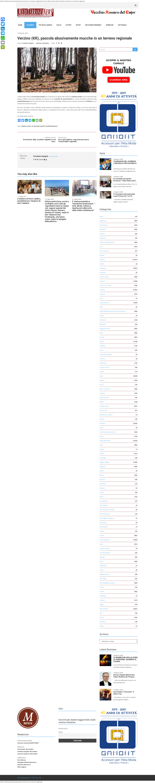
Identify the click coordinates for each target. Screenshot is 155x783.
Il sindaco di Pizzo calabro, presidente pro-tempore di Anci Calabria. (29, 201)
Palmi (101, 428)
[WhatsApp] (2, 38)
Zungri (102, 626)
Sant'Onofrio (104, 527)
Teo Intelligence (45, 25)
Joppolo (102, 380)
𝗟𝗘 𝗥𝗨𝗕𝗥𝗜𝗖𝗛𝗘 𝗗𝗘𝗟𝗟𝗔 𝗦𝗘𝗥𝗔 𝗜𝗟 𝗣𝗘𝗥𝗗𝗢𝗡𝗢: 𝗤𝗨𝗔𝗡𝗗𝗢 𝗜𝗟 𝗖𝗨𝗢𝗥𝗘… (125, 659)
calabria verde (26, 126)
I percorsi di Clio (105, 367)
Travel (101, 587)
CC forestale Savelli (38, 126)
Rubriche (109, 25)
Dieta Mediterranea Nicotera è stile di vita (112, 311)
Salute (102, 497)
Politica (102, 453)
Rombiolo (103, 484)
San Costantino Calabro (107, 510)
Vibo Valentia (104, 609)
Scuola (102, 535)
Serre (101, 544)
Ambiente (103, 229)
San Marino (103, 522)
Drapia (102, 316)
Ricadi (101, 471)
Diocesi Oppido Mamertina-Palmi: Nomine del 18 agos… (124, 676)
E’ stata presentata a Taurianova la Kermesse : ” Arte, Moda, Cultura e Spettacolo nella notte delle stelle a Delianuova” (83, 205)
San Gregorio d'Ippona (107, 518)
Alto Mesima (103, 225)
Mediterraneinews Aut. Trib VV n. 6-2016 (29, 778)
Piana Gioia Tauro (105, 441)
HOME (20, 25)
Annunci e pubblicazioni (107, 242)
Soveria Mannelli (105, 553)
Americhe (103, 238)
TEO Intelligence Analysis (107, 583)
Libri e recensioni (105, 389)
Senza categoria (104, 540)
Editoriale (122, 25)
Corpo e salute (104, 277)
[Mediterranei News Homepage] (27, 718)
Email (60, 732)
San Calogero (104, 501)
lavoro (102, 385)
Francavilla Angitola (106, 354)
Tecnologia (103, 579)
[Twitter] (2, 24)
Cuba (101, 298)
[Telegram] (2, 33)
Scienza (102, 531)
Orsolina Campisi (28, 43)
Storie (101, 570)
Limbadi (102, 393)
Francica (102, 359)
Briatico (102, 255)
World (101, 617)
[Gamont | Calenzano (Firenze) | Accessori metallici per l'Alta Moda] (119, 119)
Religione (102, 466)
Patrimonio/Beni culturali (107, 432)
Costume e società (105, 285)
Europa (102, 337)
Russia (102, 492)
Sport (78, 25)
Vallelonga (103, 596)
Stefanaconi (103, 566)
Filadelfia (102, 346)
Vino (101, 613)
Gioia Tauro (103, 363)
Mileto (102, 402)
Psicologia (103, 458)
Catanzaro (103, 268)
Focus (101, 350)
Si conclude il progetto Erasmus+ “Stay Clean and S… (125, 180)
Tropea (102, 591)
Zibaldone (103, 622)
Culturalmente (104, 303)
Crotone (102, 294)
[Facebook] (2, 19)
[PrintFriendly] (2, 47)
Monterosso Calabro (106, 415)
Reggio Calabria (104, 462)
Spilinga (102, 557)
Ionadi (102, 372)
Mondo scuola (104, 406)
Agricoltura (103, 221)
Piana (101, 436)
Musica (102, 419)
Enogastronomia (105, 328)
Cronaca (102, 290)
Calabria (30, 25)
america (102, 234)
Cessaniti (102, 272)
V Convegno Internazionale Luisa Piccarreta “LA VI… (124, 195)
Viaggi (101, 604)
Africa (101, 216)
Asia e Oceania (104, 251)
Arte (101, 247)
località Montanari (51, 126)
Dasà (101, 307)
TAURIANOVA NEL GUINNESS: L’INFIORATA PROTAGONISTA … (125, 163)
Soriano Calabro (105, 548)
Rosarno (102, 488)
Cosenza (102, 281)
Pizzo (101, 445)
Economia (103, 320)
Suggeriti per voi (105, 574)
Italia (58, 25)
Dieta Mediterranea (93, 25)
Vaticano (102, 600)
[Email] (2, 42)
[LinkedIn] (2, 28)
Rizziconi (102, 479)
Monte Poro (103, 410)
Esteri (68, 25)
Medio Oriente (104, 397)
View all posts (53, 156)
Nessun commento (42, 43)
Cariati (102, 264)
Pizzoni (102, 449)
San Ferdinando (105, 514)
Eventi (102, 341)
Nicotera (102, 423)
